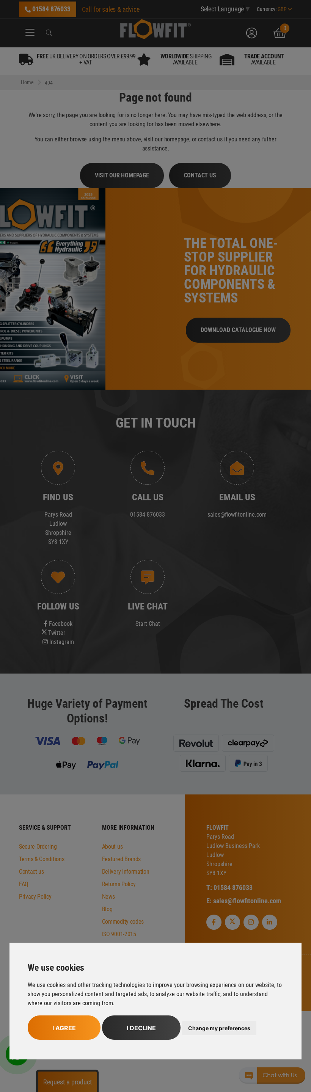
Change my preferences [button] (219, 1028)
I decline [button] (141, 1028)
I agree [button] (64, 1028)
